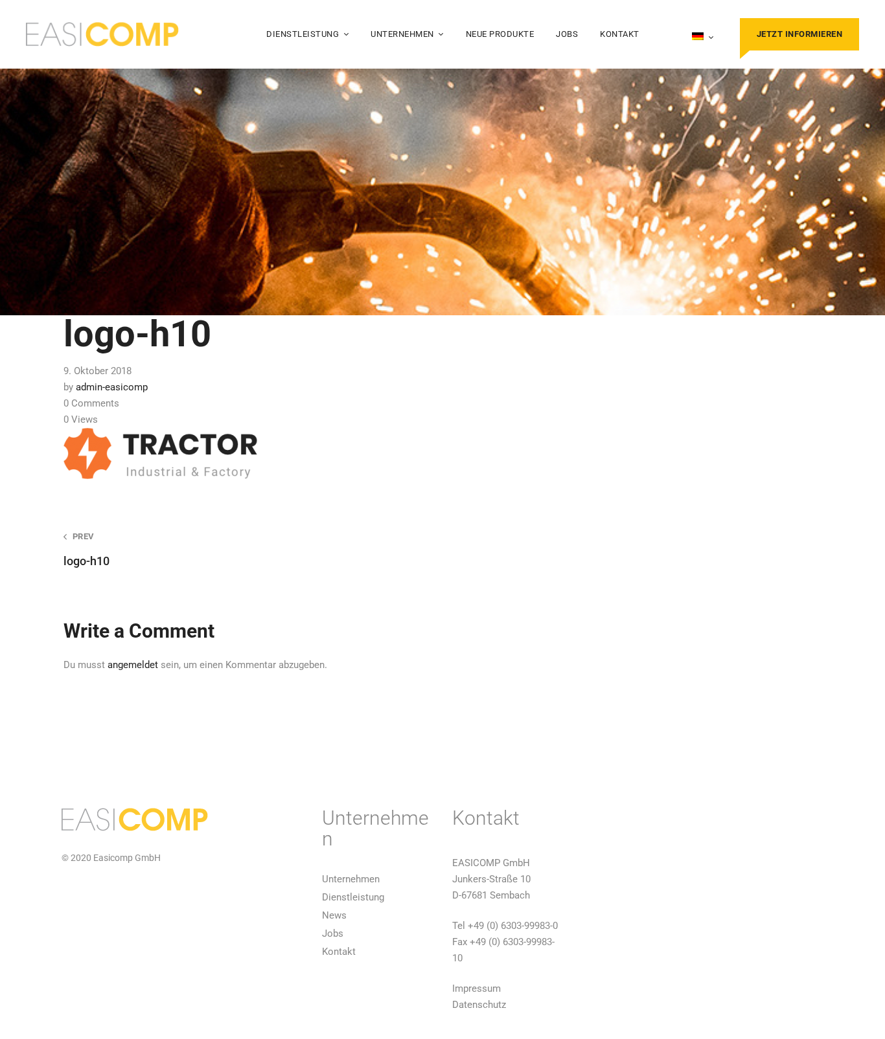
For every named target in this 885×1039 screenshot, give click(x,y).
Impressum (476, 988)
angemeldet (133, 665)
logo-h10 (86, 549)
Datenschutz (479, 1005)
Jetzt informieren (800, 34)
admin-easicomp (112, 387)
